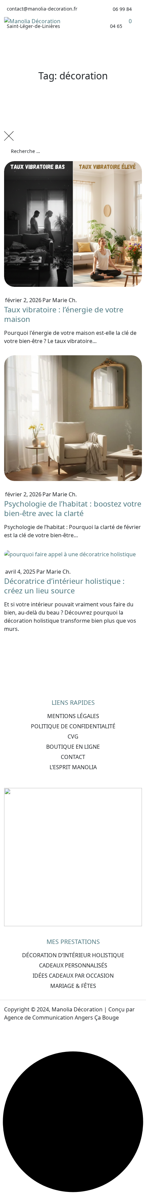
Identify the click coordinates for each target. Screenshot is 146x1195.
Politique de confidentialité (73, 726)
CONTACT (73, 757)
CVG (73, 736)
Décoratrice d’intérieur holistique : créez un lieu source (64, 585)
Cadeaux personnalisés (73, 965)
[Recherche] (134, 171)
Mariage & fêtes (73, 986)
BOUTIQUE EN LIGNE (73, 746)
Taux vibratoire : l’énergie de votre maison (63, 314)
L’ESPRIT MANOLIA (73, 767)
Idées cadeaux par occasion (73, 975)
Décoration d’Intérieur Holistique (73, 955)
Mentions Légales (73, 716)
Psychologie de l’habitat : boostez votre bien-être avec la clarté (72, 508)
